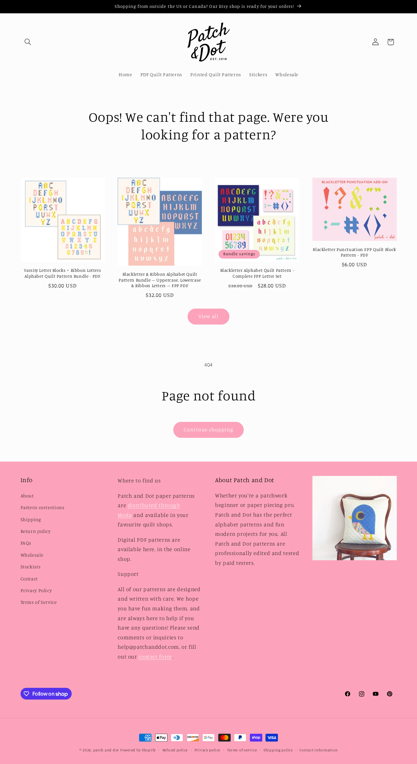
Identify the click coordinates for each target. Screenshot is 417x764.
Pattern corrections (43, 507)
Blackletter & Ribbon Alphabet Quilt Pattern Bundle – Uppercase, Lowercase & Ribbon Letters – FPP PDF (160, 279)
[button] (28, 42)
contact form (155, 656)
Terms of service (242, 750)
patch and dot (106, 750)
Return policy (36, 531)
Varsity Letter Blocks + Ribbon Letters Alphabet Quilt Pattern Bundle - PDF (62, 273)
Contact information (318, 750)
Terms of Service (39, 602)
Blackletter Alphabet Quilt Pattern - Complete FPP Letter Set (257, 273)
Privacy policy (207, 750)
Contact (29, 578)
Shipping (31, 519)
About (27, 495)
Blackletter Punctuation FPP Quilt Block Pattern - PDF (354, 252)
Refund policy (175, 750)
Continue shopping (209, 429)
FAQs (26, 543)
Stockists (31, 566)
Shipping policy (278, 750)
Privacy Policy (36, 590)
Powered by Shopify (138, 750)
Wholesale (32, 555)
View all (208, 316)
